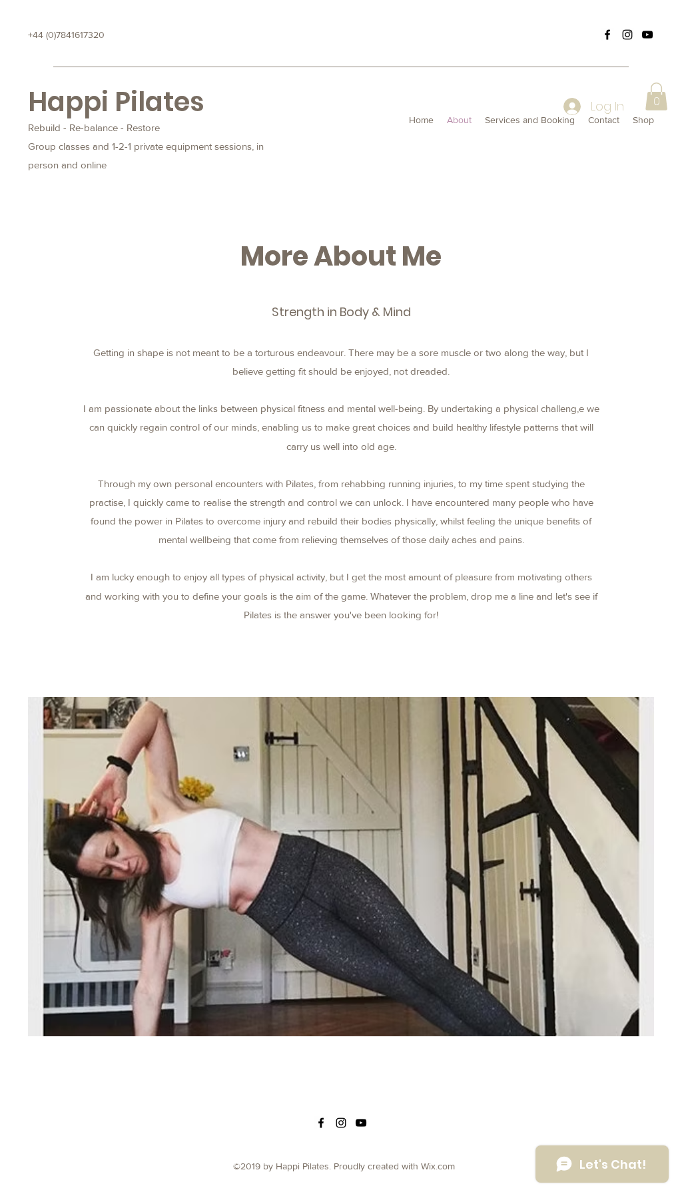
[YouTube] (647, 34)
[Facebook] (607, 34)
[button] (656, 96)
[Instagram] (627, 34)
